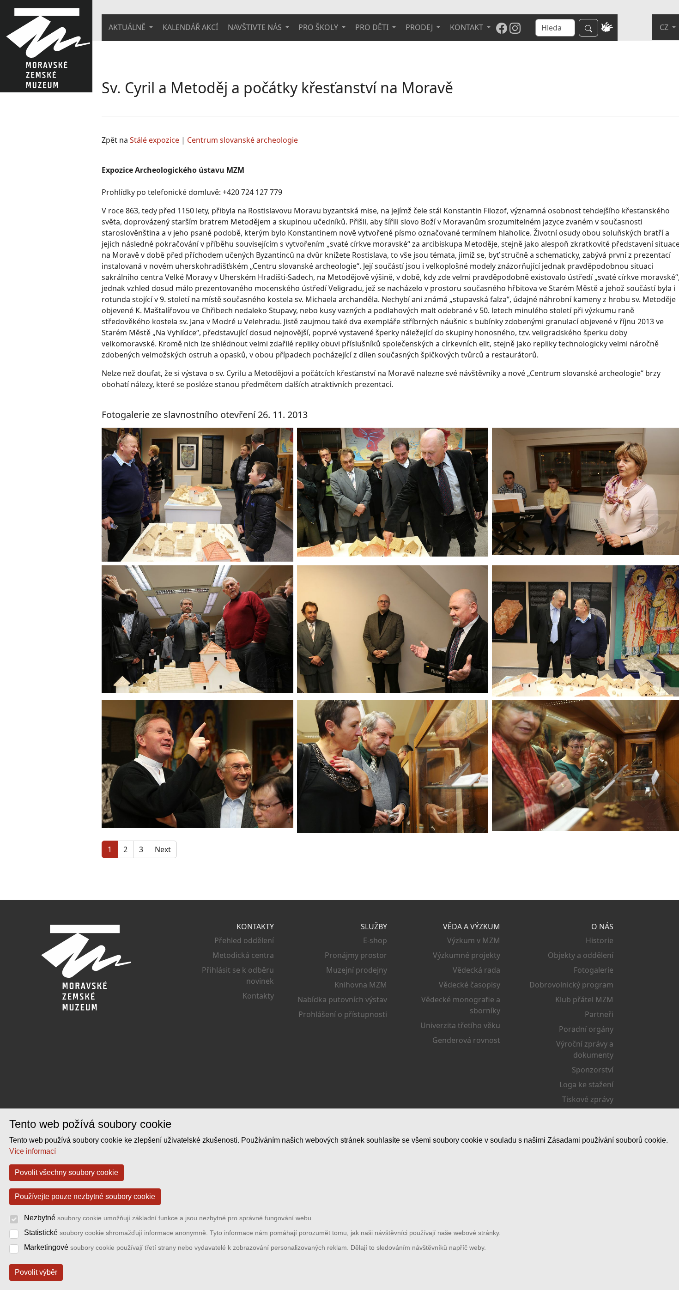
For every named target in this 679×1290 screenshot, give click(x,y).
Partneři (599, 1014)
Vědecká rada (476, 970)
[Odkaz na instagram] (515, 27)
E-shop (375, 940)
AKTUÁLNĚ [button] (128, 27)
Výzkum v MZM (473, 940)
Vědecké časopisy (469, 985)
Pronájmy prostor (356, 955)
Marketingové (255, 1247)
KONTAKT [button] (467, 27)
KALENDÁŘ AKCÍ (190, 27)
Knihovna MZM (360, 985)
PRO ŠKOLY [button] (319, 27)
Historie (599, 940)
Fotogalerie (593, 970)
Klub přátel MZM (584, 999)
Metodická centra (243, 955)
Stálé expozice (154, 140)
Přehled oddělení (244, 940)
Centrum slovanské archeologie (242, 140)
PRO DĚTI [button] (372, 27)
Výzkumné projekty (466, 955)
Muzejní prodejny (356, 970)
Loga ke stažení (586, 1084)
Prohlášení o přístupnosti (342, 1014)
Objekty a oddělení (580, 955)
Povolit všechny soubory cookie (66, 1172)
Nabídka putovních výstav (342, 999)
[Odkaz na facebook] (501, 27)
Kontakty (258, 996)
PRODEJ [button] (420, 27)
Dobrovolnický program (571, 985)
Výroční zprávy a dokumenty (584, 1049)
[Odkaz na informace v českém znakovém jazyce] (607, 28)
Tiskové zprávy (587, 1099)
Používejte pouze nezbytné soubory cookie (85, 1196)
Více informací (32, 1151)
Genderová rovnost (466, 1040)
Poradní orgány (586, 1029)
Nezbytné (168, 1218)
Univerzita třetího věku (460, 1025)
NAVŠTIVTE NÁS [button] (256, 27)
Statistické (262, 1232)
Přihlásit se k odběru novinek (238, 975)
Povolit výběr (36, 1272)
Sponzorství (592, 1070)
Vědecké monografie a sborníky (460, 1005)
